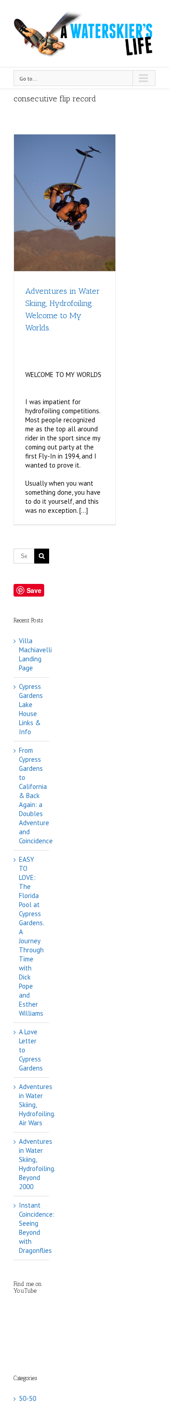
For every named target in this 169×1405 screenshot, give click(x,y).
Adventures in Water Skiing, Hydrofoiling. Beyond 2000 (37, 1164)
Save (34, 590)
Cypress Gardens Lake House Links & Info (31, 709)
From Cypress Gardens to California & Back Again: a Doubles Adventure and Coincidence (36, 795)
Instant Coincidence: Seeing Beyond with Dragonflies (37, 1228)
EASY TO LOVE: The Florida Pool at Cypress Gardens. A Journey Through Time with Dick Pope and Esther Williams (31, 936)
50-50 (27, 1398)
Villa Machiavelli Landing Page (35, 654)
